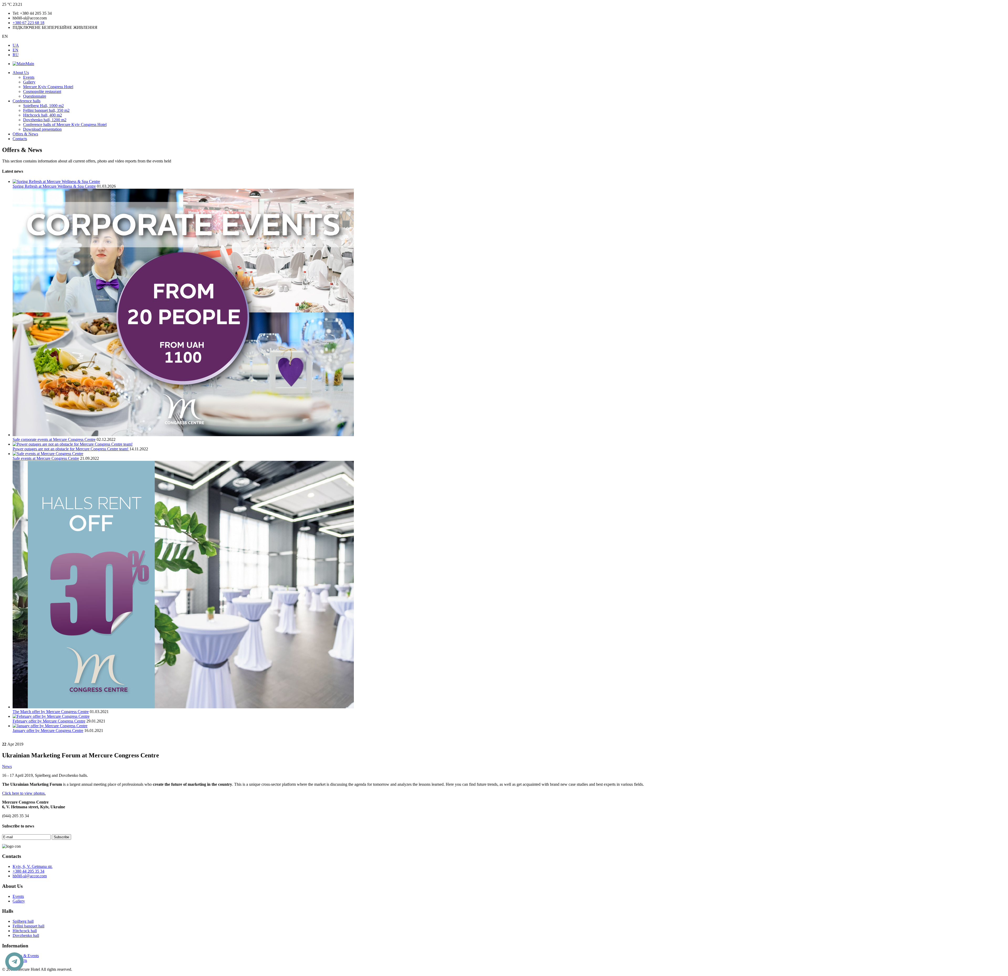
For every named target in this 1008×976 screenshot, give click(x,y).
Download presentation (42, 129)
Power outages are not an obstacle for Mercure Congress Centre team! (71, 449)
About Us (21, 72)
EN (15, 50)
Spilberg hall (23, 921)
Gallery (29, 82)
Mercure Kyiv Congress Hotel (48, 87)
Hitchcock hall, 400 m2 (42, 115)
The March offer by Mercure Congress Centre (51, 711)
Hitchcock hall (25, 930)
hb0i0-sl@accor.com (30, 876)
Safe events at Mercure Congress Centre (46, 458)
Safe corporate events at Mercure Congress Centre (54, 439)
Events (28, 77)
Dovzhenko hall (26, 935)
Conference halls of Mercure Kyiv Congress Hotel (65, 124)
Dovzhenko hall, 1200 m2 (44, 120)
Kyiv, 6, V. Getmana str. (32, 866)
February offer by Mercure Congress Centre (49, 721)
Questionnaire (34, 96)
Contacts (20, 138)
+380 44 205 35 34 (28, 871)
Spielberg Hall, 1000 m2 (43, 105)
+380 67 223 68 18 (28, 22)
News (7, 766)
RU (16, 54)
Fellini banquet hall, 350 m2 (46, 110)
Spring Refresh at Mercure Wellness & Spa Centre (54, 186)
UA (16, 45)
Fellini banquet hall (28, 926)
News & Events (26, 955)
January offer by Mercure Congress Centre (48, 730)
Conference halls (26, 101)
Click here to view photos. (24, 793)
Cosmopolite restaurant (42, 91)
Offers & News (25, 134)
